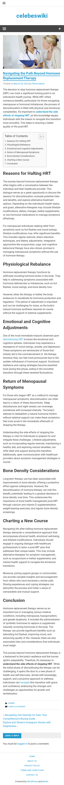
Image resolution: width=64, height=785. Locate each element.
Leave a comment (16, 706)
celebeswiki (32, 15)
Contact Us (32, 775)
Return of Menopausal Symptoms (23, 152)
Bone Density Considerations (21, 156)
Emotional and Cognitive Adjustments (25, 148)
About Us (32, 761)
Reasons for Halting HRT (19, 141)
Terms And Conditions (32, 770)
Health (11, 703)
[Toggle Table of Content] (39, 136)
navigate (25, 682)
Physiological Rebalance (18, 144)
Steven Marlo (38, 83)
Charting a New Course (18, 160)
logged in (22, 743)
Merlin (45, 781)
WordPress (32, 781)
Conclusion (12, 163)
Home (32, 756)
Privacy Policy (32, 765)
